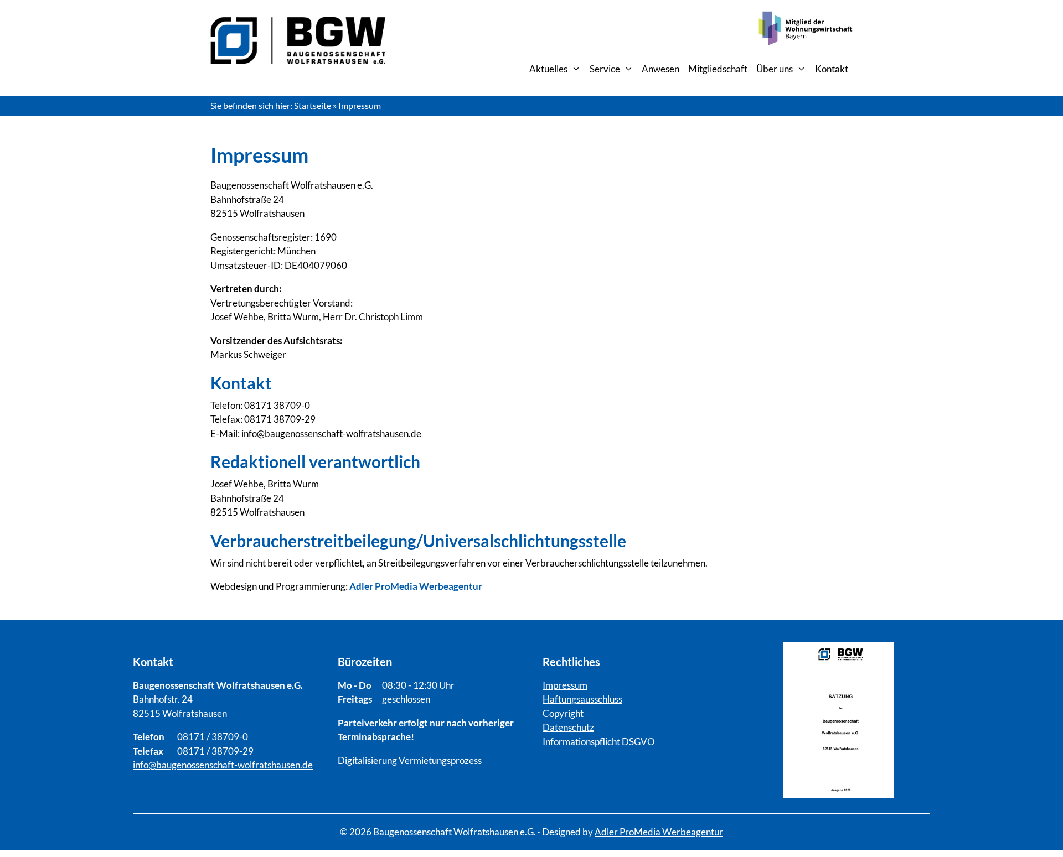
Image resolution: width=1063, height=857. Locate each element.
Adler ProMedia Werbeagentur (659, 832)
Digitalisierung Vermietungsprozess (410, 760)
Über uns (774, 69)
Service (605, 69)
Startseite (312, 105)
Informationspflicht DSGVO (599, 741)
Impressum (565, 685)
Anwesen (660, 69)
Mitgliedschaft (717, 69)
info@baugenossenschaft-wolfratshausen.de (223, 765)
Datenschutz (568, 727)
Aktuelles (548, 69)
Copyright (563, 713)
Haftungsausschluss (582, 699)
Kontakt (831, 69)
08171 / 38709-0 (212, 736)
